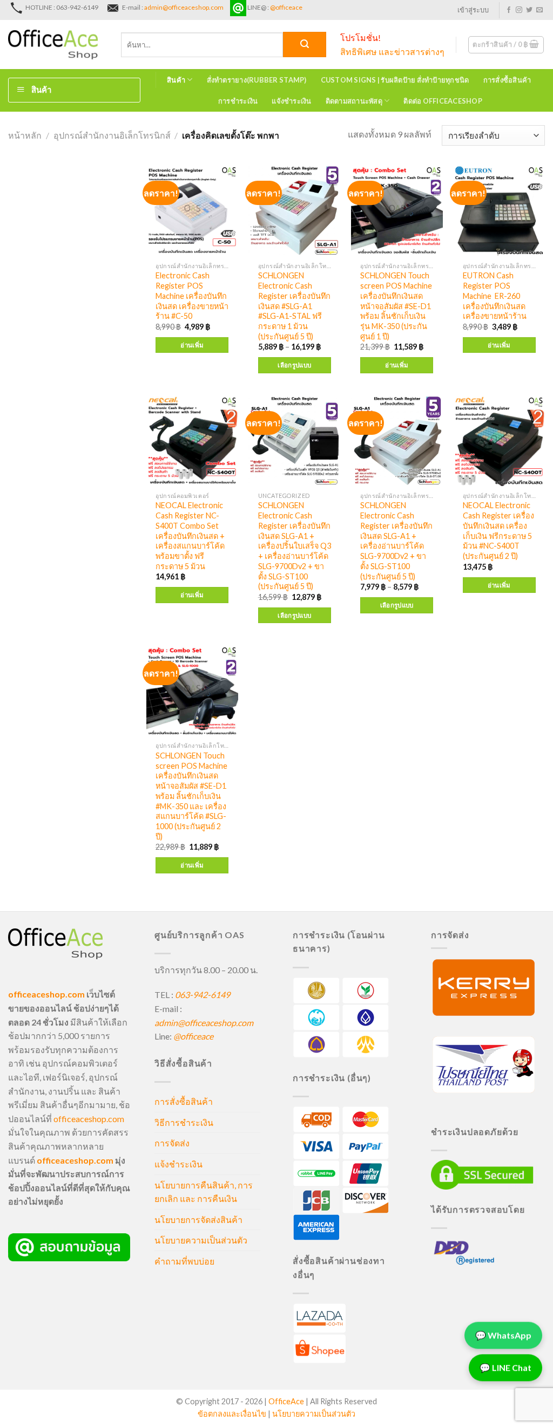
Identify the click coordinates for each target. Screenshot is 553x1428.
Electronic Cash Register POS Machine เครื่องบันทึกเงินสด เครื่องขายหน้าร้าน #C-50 (192, 295)
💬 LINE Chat (505, 1370)
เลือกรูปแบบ (294, 364)
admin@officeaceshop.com (184, 7)
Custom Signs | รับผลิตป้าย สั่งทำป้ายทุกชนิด (395, 80)
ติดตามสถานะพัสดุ (354, 101)
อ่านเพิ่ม (192, 345)
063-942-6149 (202, 994)
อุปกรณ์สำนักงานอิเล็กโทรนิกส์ (112, 135)
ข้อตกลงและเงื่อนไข (232, 1413)
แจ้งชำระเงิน (291, 101)
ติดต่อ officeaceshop (442, 101)
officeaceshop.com (88, 1118)
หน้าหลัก (25, 135)
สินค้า (176, 80)
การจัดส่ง (172, 1143)
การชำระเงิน (238, 101)
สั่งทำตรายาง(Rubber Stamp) (257, 80)
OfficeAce (286, 1401)
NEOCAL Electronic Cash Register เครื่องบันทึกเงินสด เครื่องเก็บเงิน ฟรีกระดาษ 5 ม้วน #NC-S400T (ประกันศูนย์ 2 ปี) (498, 531)
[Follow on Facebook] (508, 10)
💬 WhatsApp (503, 1338)
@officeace (286, 7)
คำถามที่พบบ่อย (184, 1261)
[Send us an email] (539, 10)
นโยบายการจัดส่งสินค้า (198, 1219)
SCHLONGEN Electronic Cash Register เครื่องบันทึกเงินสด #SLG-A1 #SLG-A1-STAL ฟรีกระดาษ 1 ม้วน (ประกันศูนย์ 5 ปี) (294, 305)
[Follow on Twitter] (529, 10)
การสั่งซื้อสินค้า (507, 80)
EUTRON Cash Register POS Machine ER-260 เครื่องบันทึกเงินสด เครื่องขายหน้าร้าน (495, 295)
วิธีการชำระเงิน (183, 1122)
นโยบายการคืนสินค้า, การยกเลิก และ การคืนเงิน (203, 1192)
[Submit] (304, 44)
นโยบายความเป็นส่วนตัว (200, 1240)
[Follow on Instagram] (519, 10)
